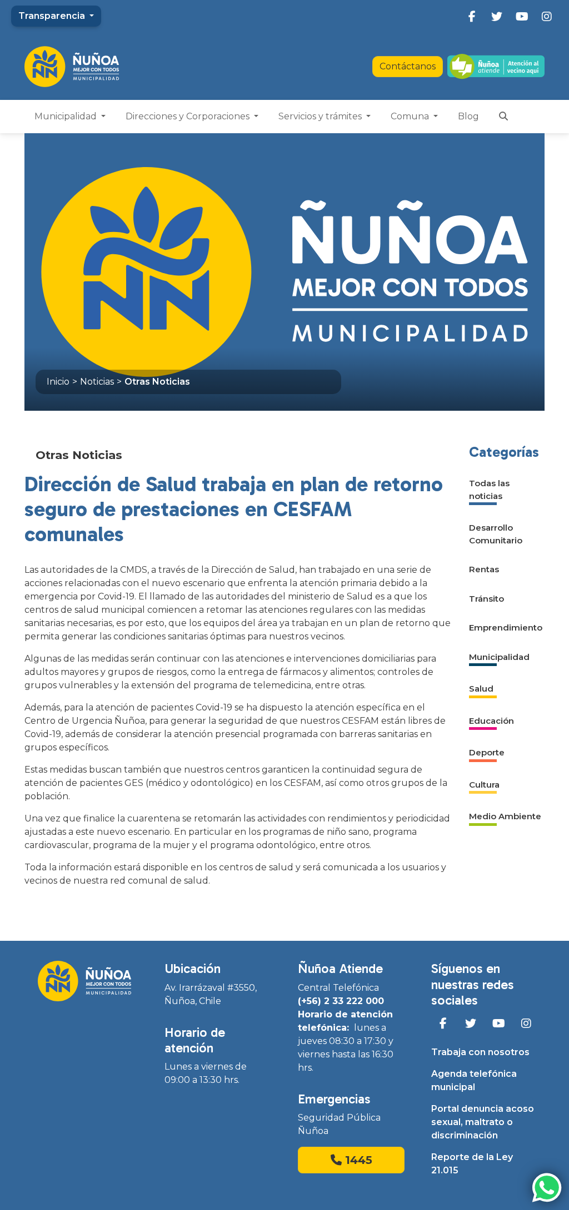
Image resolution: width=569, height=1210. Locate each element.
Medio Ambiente (505, 816)
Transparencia (52, 16)
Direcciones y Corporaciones (189, 116)
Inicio (58, 381)
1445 (357, 1160)
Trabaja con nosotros (480, 1052)
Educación (491, 720)
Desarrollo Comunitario (495, 534)
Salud (481, 688)
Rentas (484, 569)
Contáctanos (408, 66)
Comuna (411, 116)
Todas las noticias (489, 489)
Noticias (97, 381)
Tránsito (486, 598)
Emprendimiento (505, 627)
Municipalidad (66, 116)
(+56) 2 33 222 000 (341, 1001)
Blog (468, 116)
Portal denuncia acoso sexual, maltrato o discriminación (482, 1122)
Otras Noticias (157, 381)
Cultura (484, 784)
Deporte (487, 752)
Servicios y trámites (321, 116)
